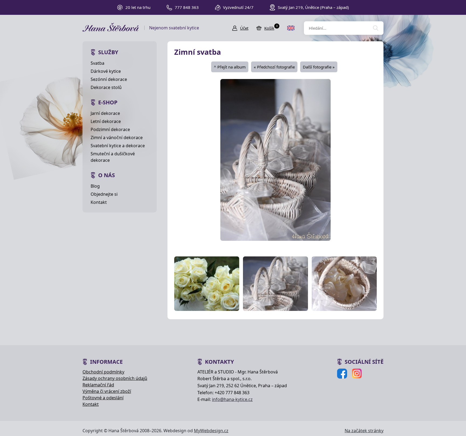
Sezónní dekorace (109, 79)
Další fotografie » (319, 67)
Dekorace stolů (106, 87)
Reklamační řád (98, 385)
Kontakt (99, 202)
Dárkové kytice (106, 71)
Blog (95, 186)
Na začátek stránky (364, 431)
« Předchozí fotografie (274, 67)
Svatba (97, 63)
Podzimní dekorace (110, 129)
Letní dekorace (106, 121)
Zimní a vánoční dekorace (117, 137)
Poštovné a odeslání (103, 398)
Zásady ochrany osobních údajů (115, 378)
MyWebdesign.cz (211, 431)
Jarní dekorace (105, 113)
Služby (108, 52)
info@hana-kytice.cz (232, 399)
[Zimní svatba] (275, 159)
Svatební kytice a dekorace (118, 146)
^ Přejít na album (230, 67)
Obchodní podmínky (103, 372)
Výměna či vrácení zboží (107, 391)
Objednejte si (104, 194)
